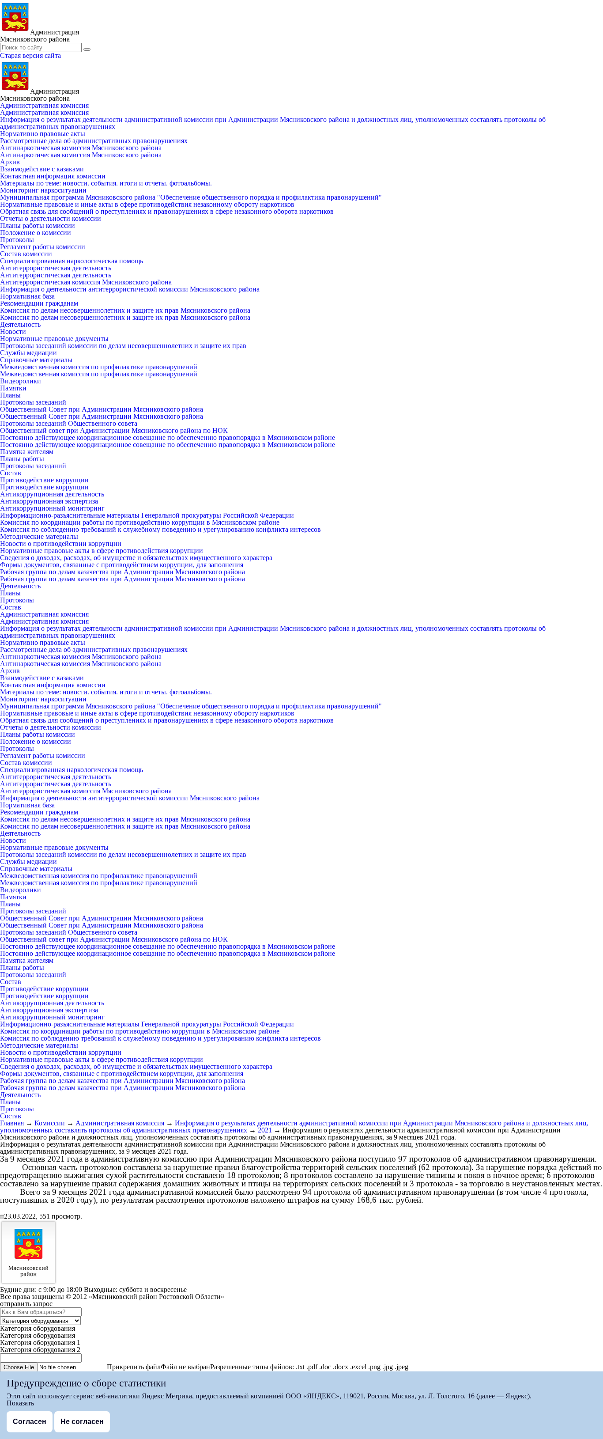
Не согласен (82, 1421)
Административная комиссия (44, 105)
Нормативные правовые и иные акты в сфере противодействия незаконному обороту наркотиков (147, 204)
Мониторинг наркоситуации (43, 190)
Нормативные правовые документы (54, 338)
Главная (12, 1123)
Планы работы (22, 458)
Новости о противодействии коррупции (60, 543)
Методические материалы (39, 536)
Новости (13, 331)
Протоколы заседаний (33, 402)
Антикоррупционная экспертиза (49, 501)
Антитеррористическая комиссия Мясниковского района (86, 282)
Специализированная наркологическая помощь (71, 261)
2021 (265, 1130)
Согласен (29, 1421)
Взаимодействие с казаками (42, 169)
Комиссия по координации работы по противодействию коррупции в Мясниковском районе (139, 522)
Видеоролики (20, 381)
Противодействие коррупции (44, 480)
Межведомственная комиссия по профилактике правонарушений (98, 367)
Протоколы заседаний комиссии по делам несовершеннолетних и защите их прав (123, 345)
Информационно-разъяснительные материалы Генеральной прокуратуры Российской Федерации (147, 515)
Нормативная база (27, 296)
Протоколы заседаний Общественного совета (68, 423)
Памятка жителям (26, 451)
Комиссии (49, 1123)
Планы (10, 395)
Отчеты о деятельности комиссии (50, 218)
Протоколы (17, 239)
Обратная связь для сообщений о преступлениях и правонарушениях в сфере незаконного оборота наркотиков (167, 211)
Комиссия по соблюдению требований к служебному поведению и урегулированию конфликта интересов (160, 529)
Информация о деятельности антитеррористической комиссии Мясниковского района (130, 289)
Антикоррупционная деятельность (52, 494)
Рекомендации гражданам (39, 303)
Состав (10, 473)
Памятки (13, 388)
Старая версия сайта (30, 55)
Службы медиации (28, 352)
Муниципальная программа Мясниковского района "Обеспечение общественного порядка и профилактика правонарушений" (191, 197)
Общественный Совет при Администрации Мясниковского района (101, 409)
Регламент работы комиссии (42, 246)
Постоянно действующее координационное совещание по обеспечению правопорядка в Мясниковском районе (167, 437)
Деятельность (20, 324)
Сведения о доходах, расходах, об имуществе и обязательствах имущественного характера (136, 557)
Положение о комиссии (35, 232)
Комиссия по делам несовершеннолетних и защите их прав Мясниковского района (125, 310)
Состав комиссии (26, 254)
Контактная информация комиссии (53, 176)
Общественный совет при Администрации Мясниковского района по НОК (114, 430)
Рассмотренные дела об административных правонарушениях (94, 140)
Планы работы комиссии (37, 225)
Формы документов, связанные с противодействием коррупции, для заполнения (121, 564)
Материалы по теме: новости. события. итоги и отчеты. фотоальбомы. (106, 183)
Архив (10, 162)
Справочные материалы (36, 360)
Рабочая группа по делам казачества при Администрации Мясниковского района (122, 572)
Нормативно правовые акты (42, 133)
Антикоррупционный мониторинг (52, 508)
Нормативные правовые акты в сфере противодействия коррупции (101, 550)
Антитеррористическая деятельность (55, 268)
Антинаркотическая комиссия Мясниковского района (81, 147)
